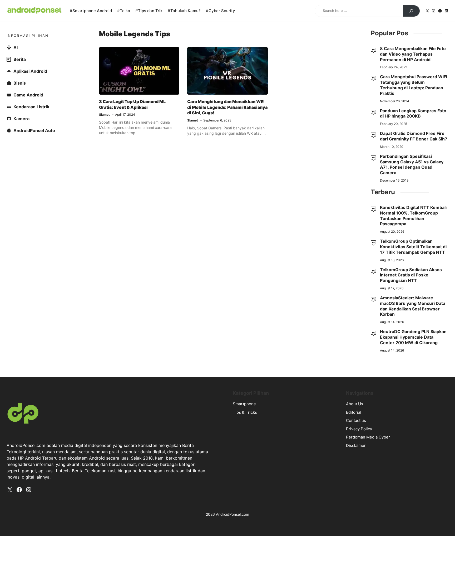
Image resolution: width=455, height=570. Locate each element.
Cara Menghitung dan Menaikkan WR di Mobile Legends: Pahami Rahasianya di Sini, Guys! (227, 107)
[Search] (411, 11)
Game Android (28, 95)
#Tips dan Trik (148, 10)
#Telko (123, 10)
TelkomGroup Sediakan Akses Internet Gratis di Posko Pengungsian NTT (411, 275)
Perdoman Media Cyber (368, 437)
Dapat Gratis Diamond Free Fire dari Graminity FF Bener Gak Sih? (413, 136)
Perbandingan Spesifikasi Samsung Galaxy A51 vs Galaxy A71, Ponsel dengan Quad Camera (411, 164)
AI (15, 47)
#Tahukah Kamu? (184, 10)
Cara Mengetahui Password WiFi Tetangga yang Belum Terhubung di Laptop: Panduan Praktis (413, 85)
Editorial (353, 412)
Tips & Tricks (245, 412)
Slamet (104, 114)
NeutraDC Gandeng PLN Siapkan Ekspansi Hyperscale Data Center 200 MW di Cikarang (413, 337)
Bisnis (19, 83)
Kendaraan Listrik (31, 106)
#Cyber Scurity (220, 10)
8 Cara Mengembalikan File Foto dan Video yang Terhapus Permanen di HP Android (413, 54)
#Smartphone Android (91, 10)
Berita (19, 59)
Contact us (356, 420)
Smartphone (244, 403)
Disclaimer (356, 445)
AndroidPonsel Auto (34, 130)
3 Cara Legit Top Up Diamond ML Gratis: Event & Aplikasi (132, 104)
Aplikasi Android (30, 71)
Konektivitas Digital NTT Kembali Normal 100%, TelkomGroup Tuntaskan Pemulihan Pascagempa (413, 215)
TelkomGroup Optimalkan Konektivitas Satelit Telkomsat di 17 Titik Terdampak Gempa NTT (413, 246)
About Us (354, 403)
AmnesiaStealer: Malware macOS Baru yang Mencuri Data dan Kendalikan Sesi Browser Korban (412, 306)
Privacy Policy (359, 428)
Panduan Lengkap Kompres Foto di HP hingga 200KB (413, 113)
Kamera (21, 118)
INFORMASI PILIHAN (27, 35)
